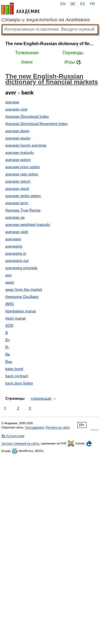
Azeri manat (15, 318)
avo (8, 275)
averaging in (15, 253)
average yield (16, 232)
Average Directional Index (27, 116)
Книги (27, 62)
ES (82, 4)
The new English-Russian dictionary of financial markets (50, 43)
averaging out (17, 260)
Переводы (73, 52)
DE (72, 4)
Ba (7, 354)
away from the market (23, 289)
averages (13, 239)
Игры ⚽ (73, 62)
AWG (9, 304)
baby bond (14, 369)
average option (18, 160)
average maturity (19, 152)
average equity (17, 138)
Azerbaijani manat (20, 311)
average (12, 102)
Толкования (27, 52)
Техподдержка (34, 427)
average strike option (23, 196)
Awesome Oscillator (22, 296)
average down (17, 131)
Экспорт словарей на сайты (20, 443)
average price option (22, 167)
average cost (16, 109)
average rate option (21, 174)
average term (16, 203)
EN (63, 4)
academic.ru (20, 8)
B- (7, 347)
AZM (9, 325)
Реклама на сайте (58, 427)
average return (17, 181)
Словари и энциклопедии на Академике (45, 19)
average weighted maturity (27, 224)
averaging (13, 246)
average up (15, 217)
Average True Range (23, 210)
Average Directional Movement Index (36, 123)
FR (92, 4)
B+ (7, 340)
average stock (17, 188)
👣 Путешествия (12, 436)
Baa (8, 361)
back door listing (19, 383)
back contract (16, 376)
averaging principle (21, 268)
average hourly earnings (25, 145)
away (9, 282)
